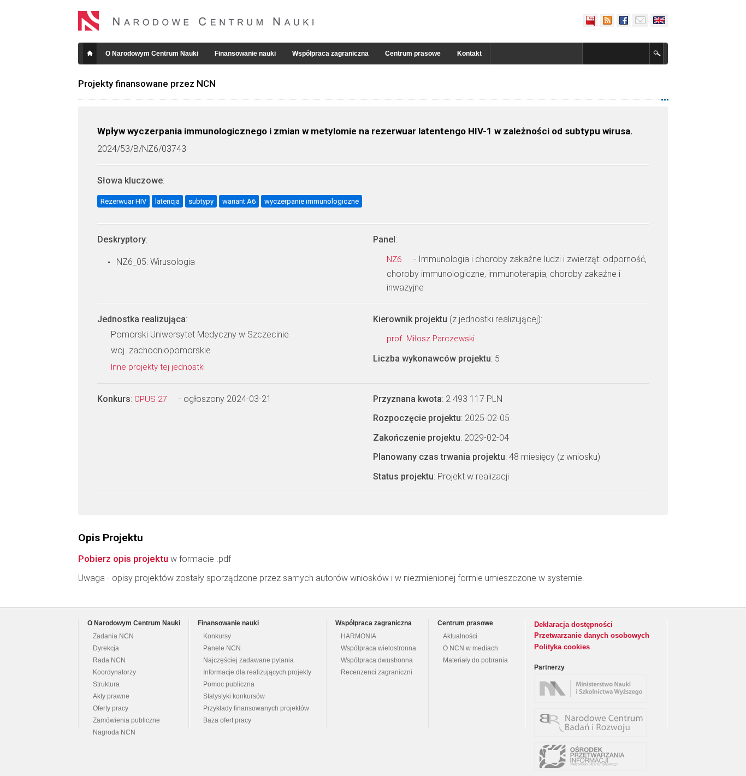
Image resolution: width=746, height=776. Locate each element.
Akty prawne (111, 696)
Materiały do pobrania (475, 660)
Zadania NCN (113, 636)
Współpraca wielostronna (378, 648)
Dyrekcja (106, 648)
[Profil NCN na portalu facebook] (623, 20)
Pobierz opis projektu (123, 558)
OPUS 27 (151, 399)
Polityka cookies (562, 647)
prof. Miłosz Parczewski (432, 338)
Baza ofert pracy (227, 720)
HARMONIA (358, 636)
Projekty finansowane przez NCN (147, 83)
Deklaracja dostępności (573, 624)
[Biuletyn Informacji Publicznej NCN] (590, 20)
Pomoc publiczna (228, 684)
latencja (167, 201)
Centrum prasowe (413, 53)
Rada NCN (109, 660)
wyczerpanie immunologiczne (311, 201)
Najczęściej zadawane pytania (248, 660)
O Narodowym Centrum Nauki (151, 53)
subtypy (201, 201)
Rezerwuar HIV (123, 201)
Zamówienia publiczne (126, 720)
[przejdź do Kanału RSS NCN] (607, 20)
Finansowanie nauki (245, 53)
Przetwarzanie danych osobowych (591, 635)
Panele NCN (222, 648)
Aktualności (460, 636)
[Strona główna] (196, 21)
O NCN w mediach (470, 648)
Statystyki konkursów (234, 696)
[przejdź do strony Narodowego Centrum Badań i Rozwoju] (593, 722)
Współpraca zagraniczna (330, 53)
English (659, 20)
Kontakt (469, 53)
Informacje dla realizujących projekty (257, 672)
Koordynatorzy (114, 672)
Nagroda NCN (114, 732)
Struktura (106, 684)
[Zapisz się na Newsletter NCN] (640, 20)
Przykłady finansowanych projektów (256, 708)
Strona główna (89, 53)
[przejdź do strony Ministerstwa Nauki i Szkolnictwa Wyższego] (593, 688)
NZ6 (395, 259)
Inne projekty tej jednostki (159, 367)
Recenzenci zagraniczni (376, 672)
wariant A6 (239, 201)
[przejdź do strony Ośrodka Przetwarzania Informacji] (593, 756)
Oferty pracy (110, 708)
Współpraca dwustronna (377, 660)
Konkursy (217, 636)
